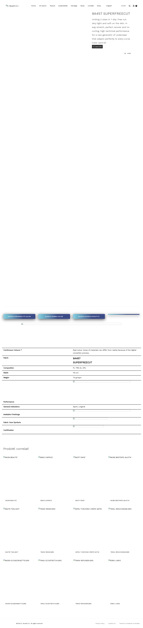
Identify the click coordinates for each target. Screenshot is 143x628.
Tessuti (52, 6)
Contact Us (112, 623)
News (82, 6)
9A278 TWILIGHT (11, 552)
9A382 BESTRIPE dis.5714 (119, 500)
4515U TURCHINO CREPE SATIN (87, 552)
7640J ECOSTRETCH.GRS (49, 604)
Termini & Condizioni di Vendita (129, 623)
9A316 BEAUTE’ (11, 500)
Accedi (123, 5)
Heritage (74, 6)
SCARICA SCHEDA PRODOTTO (88, 316)
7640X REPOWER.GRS (83, 604)
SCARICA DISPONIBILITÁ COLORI (19, 316)
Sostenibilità (63, 6)
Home (33, 6)
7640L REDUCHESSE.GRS (119, 552)
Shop (99, 6)
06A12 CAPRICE (46, 500)
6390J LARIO (115, 604)
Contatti (91, 6)
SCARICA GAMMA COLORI (54, 316)
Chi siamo (42, 6)
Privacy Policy (100, 623)
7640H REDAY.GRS (47, 552)
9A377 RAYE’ (80, 500)
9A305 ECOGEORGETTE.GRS (15, 604)
